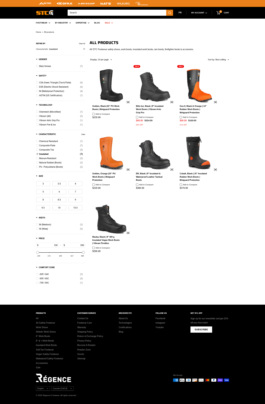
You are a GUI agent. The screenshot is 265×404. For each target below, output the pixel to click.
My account (198, 13)
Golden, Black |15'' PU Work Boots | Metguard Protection (106, 107)
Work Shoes (42, 327)
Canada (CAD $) (60, 388)
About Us (123, 318)
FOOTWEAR (41, 23)
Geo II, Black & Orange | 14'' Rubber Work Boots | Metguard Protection (193, 109)
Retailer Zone (84, 350)
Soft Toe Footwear (45, 350)
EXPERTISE (81, 23)
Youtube (160, 327)
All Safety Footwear (45, 323)
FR (180, 12)
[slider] (37, 252)
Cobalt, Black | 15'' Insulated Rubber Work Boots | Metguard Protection (193, 176)
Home (38, 32)
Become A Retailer (86, 345)
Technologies (125, 323)
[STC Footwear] (45, 13)
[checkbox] (61, 66)
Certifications (125, 327)
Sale (38, 367)
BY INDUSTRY (61, 23)
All (37, 318)
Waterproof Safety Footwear (49, 358)
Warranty (81, 327)
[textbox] (48, 245)
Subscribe (201, 329)
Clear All (82, 43)
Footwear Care (84, 323)
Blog (121, 332)
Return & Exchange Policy (90, 336)
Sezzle (80, 354)
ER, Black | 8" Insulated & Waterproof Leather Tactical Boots (149, 176)
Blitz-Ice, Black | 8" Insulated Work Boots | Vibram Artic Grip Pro (149, 109)
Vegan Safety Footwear (47, 354)
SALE (107, 23)
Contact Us (82, 318)
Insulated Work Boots (46, 345)
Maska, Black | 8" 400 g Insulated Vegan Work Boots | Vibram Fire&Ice (106, 240)
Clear (83, 134)
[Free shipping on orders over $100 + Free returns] (132, 3)
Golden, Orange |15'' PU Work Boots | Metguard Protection (104, 176)
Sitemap (81, 358)
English (40, 388)
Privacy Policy (84, 341)
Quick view (126, 102)
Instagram (160, 323)
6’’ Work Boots (43, 336)
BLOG (97, 23)
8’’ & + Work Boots (45, 341)
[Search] (169, 13)
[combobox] (117, 13)
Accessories (42, 363)
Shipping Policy (85, 332)
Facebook (160, 318)
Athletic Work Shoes (46, 332)
